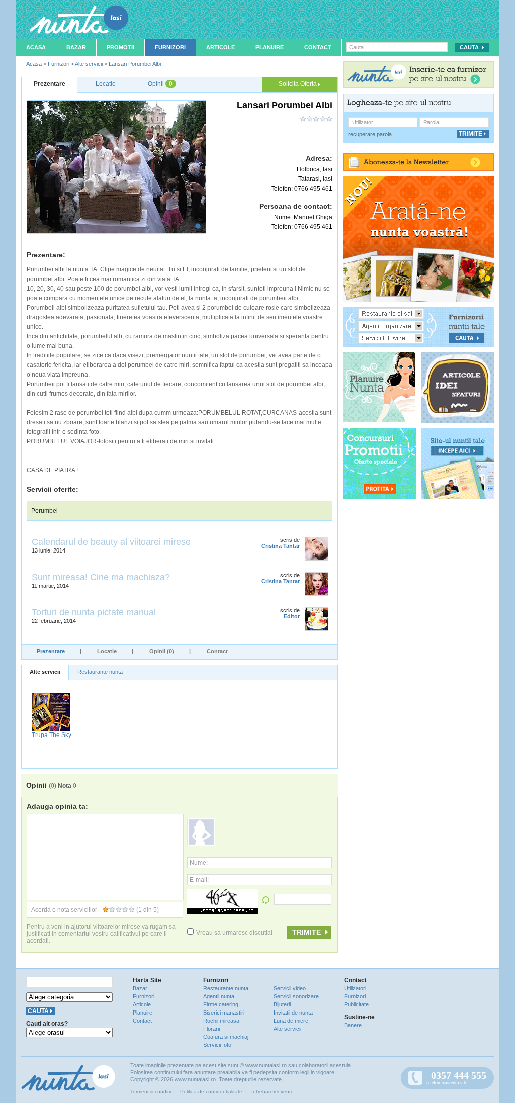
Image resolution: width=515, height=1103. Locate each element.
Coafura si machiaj (225, 1037)
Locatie (107, 651)
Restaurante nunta (100, 672)
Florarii (211, 1029)
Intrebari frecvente (272, 1091)
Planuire (269, 47)
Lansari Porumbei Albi (135, 64)
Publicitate (356, 1004)
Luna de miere (291, 1021)
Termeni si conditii (150, 1091)
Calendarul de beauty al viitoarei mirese (111, 542)
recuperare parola (370, 134)
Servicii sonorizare (296, 996)
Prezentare (51, 651)
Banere (353, 1025)
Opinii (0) (161, 651)
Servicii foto (217, 1045)
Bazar (76, 47)
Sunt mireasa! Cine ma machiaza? (101, 577)
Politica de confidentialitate (211, 1091)
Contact (317, 47)
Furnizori (170, 47)
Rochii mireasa (221, 1021)
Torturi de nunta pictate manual (94, 612)
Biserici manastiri (223, 1012)
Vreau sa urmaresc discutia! (234, 932)
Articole (220, 47)
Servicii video (290, 988)
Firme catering (220, 1004)
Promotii (120, 47)
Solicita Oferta (298, 83)
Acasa (36, 47)
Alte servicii (89, 64)
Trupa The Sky (51, 735)
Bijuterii (282, 1004)
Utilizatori (355, 988)
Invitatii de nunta (293, 1012)
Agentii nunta (218, 996)
